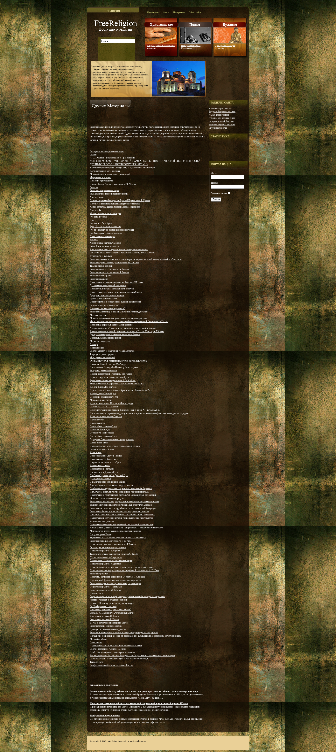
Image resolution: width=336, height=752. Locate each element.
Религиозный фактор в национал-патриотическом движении (119, 311)
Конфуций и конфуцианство (105, 715)
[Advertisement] (135, 117)
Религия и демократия (101, 275)
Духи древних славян (100, 478)
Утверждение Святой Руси (103, 393)
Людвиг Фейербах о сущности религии (108, 599)
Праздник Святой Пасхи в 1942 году (108, 364)
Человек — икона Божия (102, 449)
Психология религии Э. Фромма (106, 550)
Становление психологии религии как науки (111, 560)
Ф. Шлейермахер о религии (103, 606)
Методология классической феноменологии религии (115, 531)
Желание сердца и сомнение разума (107, 498)
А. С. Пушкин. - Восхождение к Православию (112, 157)
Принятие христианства (101, 180)
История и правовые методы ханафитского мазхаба (115, 203)
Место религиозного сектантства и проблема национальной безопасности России (129, 321)
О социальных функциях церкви (105, 337)
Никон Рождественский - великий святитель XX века (116, 292)
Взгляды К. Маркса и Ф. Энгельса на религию (112, 612)
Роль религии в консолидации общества (109, 193)
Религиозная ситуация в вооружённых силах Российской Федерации (123, 508)
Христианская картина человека (105, 243)
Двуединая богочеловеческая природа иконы (112, 439)
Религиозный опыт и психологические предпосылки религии (119, 511)
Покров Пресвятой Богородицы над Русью (111, 373)
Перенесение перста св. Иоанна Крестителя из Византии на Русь (121, 390)
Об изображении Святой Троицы (106, 455)
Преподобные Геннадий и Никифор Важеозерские (114, 367)
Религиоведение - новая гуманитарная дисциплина (114, 262)
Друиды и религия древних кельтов (107, 295)
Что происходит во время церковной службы (112, 229)
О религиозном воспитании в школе (107, 481)
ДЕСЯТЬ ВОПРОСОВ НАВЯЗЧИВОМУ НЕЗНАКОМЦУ (119, 164)
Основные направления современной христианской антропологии (121, 524)
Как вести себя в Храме (101, 223)
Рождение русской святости (103, 370)
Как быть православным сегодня (106, 233)
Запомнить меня (219, 193)
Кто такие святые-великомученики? (107, 308)
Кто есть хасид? (97, 593)
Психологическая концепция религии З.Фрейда (113, 544)
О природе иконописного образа (105, 462)
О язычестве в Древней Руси (104, 472)
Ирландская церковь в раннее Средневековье (111, 324)
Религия (94, 187)
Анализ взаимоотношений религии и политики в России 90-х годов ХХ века (127, 331)
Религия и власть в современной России (109, 269)
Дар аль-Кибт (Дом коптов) (103, 387)
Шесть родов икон (99, 442)
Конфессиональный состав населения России (111, 665)
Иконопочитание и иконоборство (106, 416)
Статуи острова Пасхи (100, 534)
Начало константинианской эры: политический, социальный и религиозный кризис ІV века (139, 703)
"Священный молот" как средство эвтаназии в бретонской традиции (123, 328)
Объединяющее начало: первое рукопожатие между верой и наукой (122, 252)
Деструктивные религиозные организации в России (115, 334)
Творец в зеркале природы (103, 354)
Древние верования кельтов (103, 298)
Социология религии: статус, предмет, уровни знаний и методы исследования (127, 596)
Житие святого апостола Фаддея (105, 213)
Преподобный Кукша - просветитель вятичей (112, 288)
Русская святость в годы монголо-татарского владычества (118, 360)
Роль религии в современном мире (107, 151)
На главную (152, 12)
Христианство (96, 197)
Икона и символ (97, 423)
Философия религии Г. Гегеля (104, 619)
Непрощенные (97, 347)
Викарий (94, 239)
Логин (214, 173)
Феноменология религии (102, 521)
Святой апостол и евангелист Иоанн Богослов (112, 350)
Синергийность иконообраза (103, 426)
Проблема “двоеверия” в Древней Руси (109, 475)
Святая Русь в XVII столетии (104, 406)
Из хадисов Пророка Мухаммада (190, 46)
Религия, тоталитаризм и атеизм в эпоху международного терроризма (124, 632)
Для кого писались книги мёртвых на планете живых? (116, 645)
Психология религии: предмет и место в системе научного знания (122, 567)
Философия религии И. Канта (104, 616)
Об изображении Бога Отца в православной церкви (115, 446)
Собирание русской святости (104, 396)
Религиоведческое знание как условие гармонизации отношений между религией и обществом (136, 259)
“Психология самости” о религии (106, 557)
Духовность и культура (101, 256)
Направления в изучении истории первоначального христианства (121, 518)
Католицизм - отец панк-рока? (104, 305)
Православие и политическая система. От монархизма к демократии (123, 495)
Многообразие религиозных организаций (110, 174)
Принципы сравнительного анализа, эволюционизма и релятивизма (122, 514)
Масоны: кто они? (98, 315)
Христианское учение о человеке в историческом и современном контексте (126, 527)
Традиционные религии (101, 266)
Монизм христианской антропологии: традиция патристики (118, 318)
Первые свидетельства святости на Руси (109, 377)
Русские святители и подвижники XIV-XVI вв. (113, 380)
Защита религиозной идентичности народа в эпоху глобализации (121, 504)
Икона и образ (97, 419)
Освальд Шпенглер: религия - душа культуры (112, 603)
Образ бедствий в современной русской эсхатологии (115, 301)
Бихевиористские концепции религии (108, 547)
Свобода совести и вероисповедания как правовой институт (119, 658)
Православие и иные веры (102, 236)
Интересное (179, 12)
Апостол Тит (96, 210)
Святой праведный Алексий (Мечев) (108, 649)
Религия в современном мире (104, 190)
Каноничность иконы (100, 465)
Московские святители (101, 400)
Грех (92, 220)
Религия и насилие (99, 279)
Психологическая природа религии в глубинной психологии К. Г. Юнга (124, 570)
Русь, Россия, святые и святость (105, 226)
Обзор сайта (195, 12)
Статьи (93, 154)
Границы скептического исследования (108, 629)
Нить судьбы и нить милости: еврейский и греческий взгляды (119, 491)
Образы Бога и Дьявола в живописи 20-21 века (113, 184)
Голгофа (94, 344)
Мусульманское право (100, 177)
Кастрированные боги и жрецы (105, 171)
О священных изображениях (104, 459)
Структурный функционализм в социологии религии (115, 580)
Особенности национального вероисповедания (112, 652)
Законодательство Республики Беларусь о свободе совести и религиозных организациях (132, 655)
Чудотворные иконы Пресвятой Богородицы (111, 403)
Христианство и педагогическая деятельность (112, 485)
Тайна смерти (96, 662)
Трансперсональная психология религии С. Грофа (114, 554)
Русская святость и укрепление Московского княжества (117, 383)
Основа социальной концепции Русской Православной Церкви (120, 200)
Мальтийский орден (99, 639)
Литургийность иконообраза (103, 436)
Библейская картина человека (104, 246)
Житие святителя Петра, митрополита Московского (115, 206)
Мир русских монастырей (102, 357)
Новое (166, 12)
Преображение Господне (102, 468)
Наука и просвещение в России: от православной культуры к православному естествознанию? (135, 635)
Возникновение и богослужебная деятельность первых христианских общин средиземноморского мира (144, 691)
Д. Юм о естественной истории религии (109, 622)
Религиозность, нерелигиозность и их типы (110, 541)
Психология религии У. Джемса (105, 563)
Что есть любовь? (98, 216)
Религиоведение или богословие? (106, 626)
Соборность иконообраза (102, 432)
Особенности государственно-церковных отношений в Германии (121, 488)
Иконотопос (96, 452)
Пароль (214, 182)
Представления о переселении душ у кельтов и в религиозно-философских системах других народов (139, 413)
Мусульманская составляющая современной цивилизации (118, 537)
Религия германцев (99, 573)
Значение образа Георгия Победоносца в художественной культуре (122, 167)
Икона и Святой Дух (100, 429)
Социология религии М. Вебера (105, 590)
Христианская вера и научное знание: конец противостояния (119, 249)
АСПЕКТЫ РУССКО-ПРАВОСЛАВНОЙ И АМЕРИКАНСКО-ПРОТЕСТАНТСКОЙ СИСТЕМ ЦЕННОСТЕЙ (145, 161)
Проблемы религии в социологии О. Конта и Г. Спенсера (117, 576)
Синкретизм (96, 642)
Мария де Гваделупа (100, 341)
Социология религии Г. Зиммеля (106, 586)
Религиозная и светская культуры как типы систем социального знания (124, 501)
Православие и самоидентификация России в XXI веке (116, 282)
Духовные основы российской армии (108, 285)
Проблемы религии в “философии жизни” (110, 609)
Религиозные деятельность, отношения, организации (115, 583)
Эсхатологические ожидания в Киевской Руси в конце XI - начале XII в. (125, 410)
